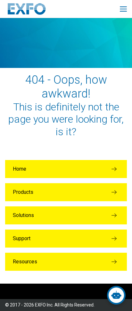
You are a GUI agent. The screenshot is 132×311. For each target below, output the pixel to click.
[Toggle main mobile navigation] (123, 9)
